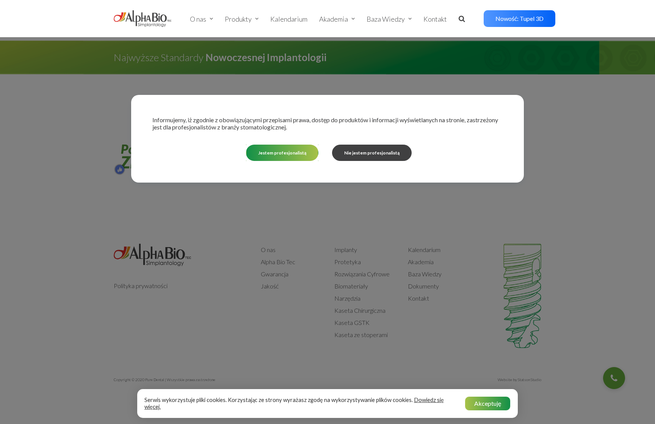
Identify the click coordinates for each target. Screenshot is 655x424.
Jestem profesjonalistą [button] (282, 153)
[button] (465, 18)
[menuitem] (204, 19)
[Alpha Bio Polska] (142, 18)
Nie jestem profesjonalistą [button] (372, 153)
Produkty (238, 19)
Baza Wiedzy (386, 19)
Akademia (333, 19)
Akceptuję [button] (487, 403)
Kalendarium (288, 19)
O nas (198, 19)
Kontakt (435, 19)
